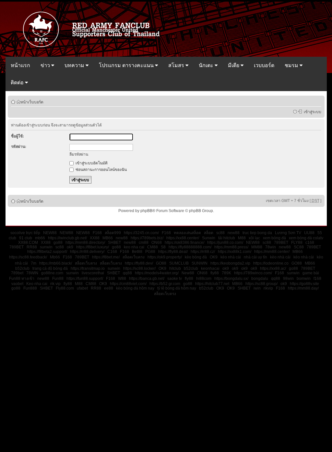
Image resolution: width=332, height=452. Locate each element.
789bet (17, 273)
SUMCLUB (179, 263)
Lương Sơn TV (288, 233)
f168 (317, 278)
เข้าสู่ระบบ (311, 111)
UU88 (309, 233)
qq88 (127, 273)
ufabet (82, 288)
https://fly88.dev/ (139, 263)
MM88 (256, 247)
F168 (97, 233)
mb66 (40, 238)
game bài (310, 273)
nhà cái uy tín (255, 257)
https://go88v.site (304, 283)
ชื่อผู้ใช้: (17, 136)
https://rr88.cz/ (203, 251)
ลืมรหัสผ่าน (78, 154)
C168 (112, 251)
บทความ (75, 65)
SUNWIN (200, 263)
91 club (25, 238)
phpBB (146, 210)
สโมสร (176, 65)
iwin (257, 288)
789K (226, 273)
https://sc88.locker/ (139, 268)
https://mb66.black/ (55, 263)
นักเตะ (207, 65)
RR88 (32, 247)
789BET (281, 242)
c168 (309, 242)
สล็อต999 (113, 233)
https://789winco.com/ (253, 273)
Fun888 (30, 288)
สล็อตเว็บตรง (134, 257)
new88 (234, 233)
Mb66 (55, 257)
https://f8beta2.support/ (47, 251)
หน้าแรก (20, 65)
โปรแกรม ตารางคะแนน (127, 65)
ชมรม (292, 65)
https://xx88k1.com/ (234, 251)
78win (270, 247)
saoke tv (174, 278)
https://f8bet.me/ (106, 257)
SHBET (114, 242)
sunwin (46, 247)
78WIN (32, 273)
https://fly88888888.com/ (190, 247)
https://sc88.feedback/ (28, 257)
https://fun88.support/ (84, 278)
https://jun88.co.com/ (225, 242)
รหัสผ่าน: (18, 146)
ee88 (108, 288)
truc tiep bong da (257, 233)
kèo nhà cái (230, 257)
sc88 (220, 233)
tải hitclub (226, 238)
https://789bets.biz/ (147, 238)
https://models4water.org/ (157, 273)
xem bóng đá (274, 238)
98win (288, 278)
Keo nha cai (36, 283)
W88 (122, 278)
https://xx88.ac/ (273, 268)
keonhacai (210, 268)
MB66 (107, 238)
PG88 (150, 251)
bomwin (304, 278)
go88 (58, 242)
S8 (163, 247)
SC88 (299, 247)
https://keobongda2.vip (230, 263)
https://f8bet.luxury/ (92, 247)
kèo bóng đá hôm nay (135, 288)
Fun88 (58, 278)
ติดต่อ (18, 82)
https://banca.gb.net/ (146, 278)
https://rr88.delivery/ (87, 251)
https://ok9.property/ (165, 257)
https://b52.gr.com (164, 283)
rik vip (55, 283)
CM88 (152, 247)
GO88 (161, 263)
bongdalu (259, 278)
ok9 (70, 247)
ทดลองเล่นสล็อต (187, 233)
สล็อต (208, 233)
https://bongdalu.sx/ (231, 278)
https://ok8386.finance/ (184, 242)
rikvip (268, 288)
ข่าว (46, 65)
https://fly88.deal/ (173, 251)
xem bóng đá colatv (306, 238)
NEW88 (50, 233)
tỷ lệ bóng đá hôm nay (176, 288)
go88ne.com (52, 273)
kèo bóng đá (196, 257)
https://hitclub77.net (212, 283)
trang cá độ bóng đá (50, 268)
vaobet (17, 283)
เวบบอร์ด (264, 65)
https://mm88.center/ (272, 251)
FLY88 (296, 242)
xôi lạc (254, 238)
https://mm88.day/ (303, 288)
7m (33, 263)
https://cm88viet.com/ (128, 283)
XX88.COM (28, 242)
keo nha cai (134, 247)
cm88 (143, 242)
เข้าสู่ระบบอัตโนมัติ (91, 163)
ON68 (156, 242)
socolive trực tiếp (25, 233)
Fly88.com (65, 288)
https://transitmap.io (88, 268)
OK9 (214, 257)
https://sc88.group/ (261, 283)
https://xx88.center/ (182, 238)
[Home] (94, 46)
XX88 (95, 238)
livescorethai (93, 273)
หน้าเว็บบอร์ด (31, 102)
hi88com (203, 278)
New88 (188, 273)
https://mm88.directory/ (85, 242)
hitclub (175, 268)
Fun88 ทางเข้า (21, 278)
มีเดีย (234, 65)
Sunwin (208, 238)
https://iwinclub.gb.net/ (67, 238)
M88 (242, 238)
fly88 (214, 273)
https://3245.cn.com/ (141, 233)
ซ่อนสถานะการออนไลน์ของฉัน (101, 169)
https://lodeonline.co (271, 263)
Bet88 (137, 251)
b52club (22, 268)
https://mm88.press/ (231, 247)
